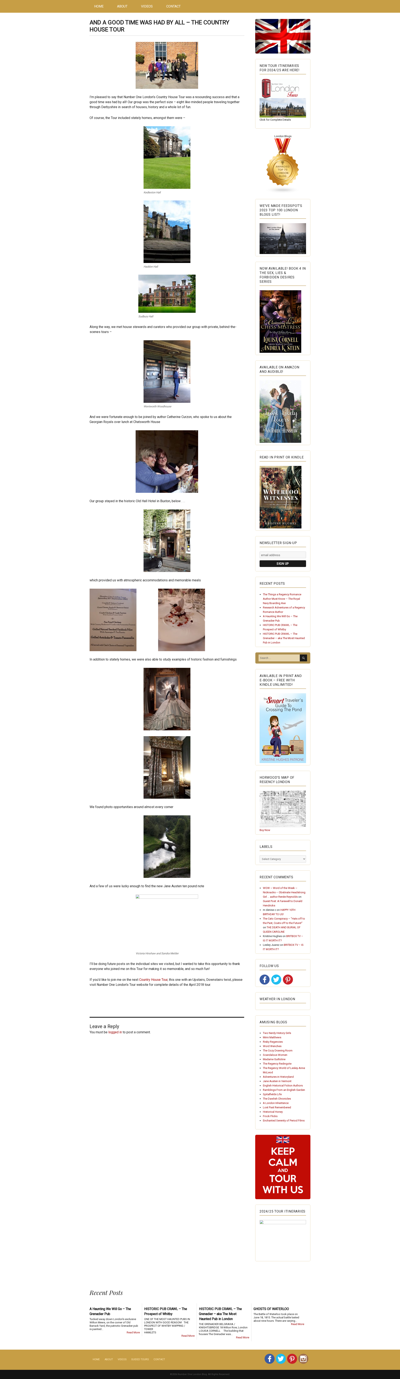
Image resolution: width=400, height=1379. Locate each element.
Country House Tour (153, 980)
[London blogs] (282, 166)
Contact (173, 6)
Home (99, 6)
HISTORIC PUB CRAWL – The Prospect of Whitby (165, 1311)
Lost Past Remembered (277, 1107)
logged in (115, 1032)
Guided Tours (140, 1359)
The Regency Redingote (277, 1063)
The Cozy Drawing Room (277, 1050)
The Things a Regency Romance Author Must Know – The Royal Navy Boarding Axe (282, 599)
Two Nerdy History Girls (277, 1033)
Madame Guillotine (274, 1059)
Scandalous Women (275, 1054)
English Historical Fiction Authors (283, 1085)
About (122, 6)
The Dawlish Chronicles (277, 1098)
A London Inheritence (276, 1103)
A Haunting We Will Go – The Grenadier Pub (110, 1311)
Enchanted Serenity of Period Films (284, 1120)
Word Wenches (272, 1046)
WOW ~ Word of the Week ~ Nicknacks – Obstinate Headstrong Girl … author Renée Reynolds (284, 892)
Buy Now (265, 830)
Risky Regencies (273, 1041)
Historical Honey (273, 1111)
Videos (147, 6)
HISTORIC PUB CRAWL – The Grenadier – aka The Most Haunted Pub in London (284, 638)
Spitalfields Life (272, 1094)
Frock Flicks (270, 1116)
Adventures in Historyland (278, 1076)
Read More (133, 1332)
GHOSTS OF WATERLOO (271, 1309)
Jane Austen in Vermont (277, 1081)
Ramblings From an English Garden (284, 1089)
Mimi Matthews (272, 1037)
